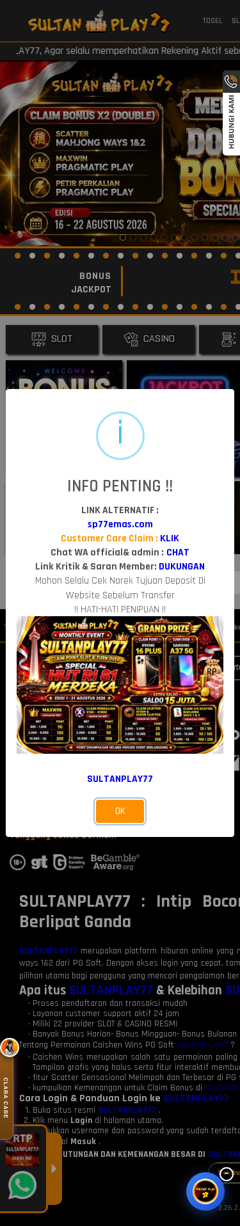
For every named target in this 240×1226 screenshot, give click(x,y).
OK (120, 811)
